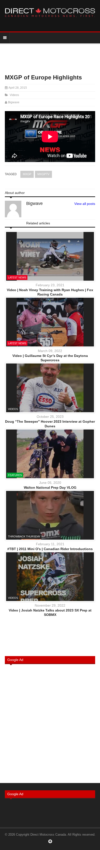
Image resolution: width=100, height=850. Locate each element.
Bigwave (13, 102)
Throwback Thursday (24, 536)
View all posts (84, 204)
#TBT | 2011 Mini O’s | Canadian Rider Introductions (50, 549)
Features (15, 475)
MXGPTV (43, 174)
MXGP (27, 174)
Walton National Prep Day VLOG (50, 487)
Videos (14, 95)
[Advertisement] (50, 723)
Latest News (17, 277)
